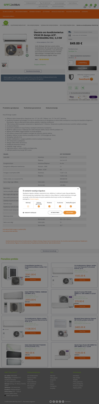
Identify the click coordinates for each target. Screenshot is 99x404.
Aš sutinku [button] (69, 212)
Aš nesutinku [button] (55, 212)
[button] (29, 212)
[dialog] (49, 202)
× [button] (78, 188)
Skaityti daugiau (34, 199)
